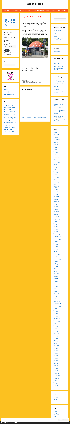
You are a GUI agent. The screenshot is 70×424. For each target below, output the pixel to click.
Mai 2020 (56, 206)
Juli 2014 (55, 310)
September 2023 (57, 146)
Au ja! (7, 50)
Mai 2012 (56, 338)
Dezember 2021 (57, 181)
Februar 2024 (57, 139)
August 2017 (56, 261)
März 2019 (56, 229)
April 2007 (56, 385)
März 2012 (56, 341)
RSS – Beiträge (57, 51)
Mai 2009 (56, 362)
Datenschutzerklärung (62, 10)
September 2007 (57, 377)
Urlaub (10, 129)
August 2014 (56, 308)
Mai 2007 (56, 383)
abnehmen (8, 109)
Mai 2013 (56, 326)
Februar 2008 (57, 373)
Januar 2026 (56, 134)
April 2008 (56, 370)
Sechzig (8, 123)
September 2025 (57, 136)
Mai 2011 (56, 350)
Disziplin (12, 113)
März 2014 (56, 316)
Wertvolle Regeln (7, 10)
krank (9, 119)
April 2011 (56, 351)
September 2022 (57, 166)
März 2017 (56, 269)
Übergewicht (7, 107)
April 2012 (56, 340)
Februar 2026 (57, 132)
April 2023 (56, 154)
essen (10, 114)
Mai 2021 (56, 191)
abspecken (7, 111)
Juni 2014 (56, 311)
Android (12, 111)
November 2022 (57, 162)
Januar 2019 (56, 233)
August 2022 (56, 167)
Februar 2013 (57, 331)
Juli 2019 (55, 223)
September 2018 (57, 239)
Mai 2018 (56, 246)
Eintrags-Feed (57, 413)
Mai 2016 (56, 286)
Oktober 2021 (57, 184)
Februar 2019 (57, 231)
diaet (10, 113)
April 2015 (56, 298)
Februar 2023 (57, 157)
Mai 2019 (56, 226)
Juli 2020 (55, 203)
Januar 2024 (56, 141)
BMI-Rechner (15, 10)
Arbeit (5, 113)
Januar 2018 (56, 253)
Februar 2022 (57, 177)
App (14, 111)
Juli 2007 (55, 380)
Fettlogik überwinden (9, 94)
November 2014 (57, 303)
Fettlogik (6, 116)
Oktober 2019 (57, 218)
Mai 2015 (56, 296)
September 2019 (57, 219)
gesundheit (10, 117)
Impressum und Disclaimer (39, 10)
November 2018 (57, 236)
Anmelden (56, 411)
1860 (10, 107)
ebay (14, 113)
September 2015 (57, 295)
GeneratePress (17, 422)
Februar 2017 (57, 271)
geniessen (6, 117)
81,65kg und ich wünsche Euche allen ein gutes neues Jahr (59, 116)
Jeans (7, 119)
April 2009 (56, 363)
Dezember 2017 (57, 254)
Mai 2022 (56, 172)
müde (11, 105)
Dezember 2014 (57, 301)
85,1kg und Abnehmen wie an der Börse (58, 32)
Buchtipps (56, 399)
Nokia (14, 119)
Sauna (5, 123)
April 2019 (56, 228)
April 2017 (56, 268)
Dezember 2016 (57, 274)
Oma (8, 121)
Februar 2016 (57, 291)
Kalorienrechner (23, 10)
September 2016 (57, 280)
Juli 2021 (55, 187)
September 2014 (57, 306)
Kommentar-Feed (57, 414)
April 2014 (56, 315)
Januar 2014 (56, 320)
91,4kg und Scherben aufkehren (29, 81)
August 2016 (56, 281)
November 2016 (57, 276)
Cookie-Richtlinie (29, 421)
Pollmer (11, 122)
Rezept (14, 122)
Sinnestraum (12, 123)
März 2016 (56, 290)
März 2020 (56, 209)
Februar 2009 (57, 367)
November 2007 (57, 375)
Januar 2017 (56, 273)
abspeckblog (35, 3)
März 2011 (56, 353)
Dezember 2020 (57, 199)
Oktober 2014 (57, 305)
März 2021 (56, 194)
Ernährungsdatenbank (9, 91)
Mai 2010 (56, 355)
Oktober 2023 (57, 144)
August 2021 (56, 186)
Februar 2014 (57, 318)
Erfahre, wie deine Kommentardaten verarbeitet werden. (34, 117)
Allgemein (25, 80)
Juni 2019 (56, 224)
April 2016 (56, 288)
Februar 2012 (57, 343)
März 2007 (56, 387)
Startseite (53, 10)
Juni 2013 (56, 325)
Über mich (30, 10)
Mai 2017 (56, 266)
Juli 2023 (55, 149)
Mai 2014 (56, 313)
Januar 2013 (56, 333)
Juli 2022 (55, 169)
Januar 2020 (56, 213)
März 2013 (56, 330)
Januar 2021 (56, 197)
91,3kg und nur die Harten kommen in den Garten (32, 82)
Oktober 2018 (57, 238)
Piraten (11, 121)
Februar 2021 (57, 196)
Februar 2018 (57, 251)
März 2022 (56, 176)
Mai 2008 (56, 368)
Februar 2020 (57, 211)
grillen (15, 117)
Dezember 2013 (57, 321)
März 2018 (56, 249)
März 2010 (56, 358)
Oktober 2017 (57, 258)
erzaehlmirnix (7, 92)
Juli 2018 (55, 243)
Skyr (5, 125)
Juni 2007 (56, 382)
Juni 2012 (56, 336)
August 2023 (56, 147)
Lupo (11, 119)
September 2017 (57, 259)
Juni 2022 (56, 171)
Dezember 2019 (57, 214)
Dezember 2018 (57, 234)
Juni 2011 (56, 348)
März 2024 (56, 137)
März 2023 (56, 156)
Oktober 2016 (57, 278)
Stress (9, 125)
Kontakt (47, 10)
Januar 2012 (56, 345)
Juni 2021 (56, 189)
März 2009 (56, 365)
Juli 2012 (55, 335)
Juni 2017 (56, 264)
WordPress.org (57, 416)
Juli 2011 (55, 346)
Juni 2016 (56, 285)
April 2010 (56, 357)
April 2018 (56, 248)
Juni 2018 (56, 244)
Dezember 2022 (57, 161)
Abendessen (13, 107)
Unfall (6, 129)
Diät (5, 105)
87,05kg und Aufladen (58, 66)
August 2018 (56, 241)
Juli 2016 (55, 283)
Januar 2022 (56, 179)
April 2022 (56, 174)
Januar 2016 (56, 293)
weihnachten (6, 131)
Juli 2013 (55, 323)
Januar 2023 (56, 159)
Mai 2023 (56, 152)
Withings (11, 131)
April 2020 (56, 208)
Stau (6, 125)
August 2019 (56, 221)
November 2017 (57, 256)
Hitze (5, 119)
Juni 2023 (56, 151)
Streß (9, 105)
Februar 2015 (57, 300)
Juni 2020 (56, 204)
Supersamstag (9, 127)
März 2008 (56, 372)
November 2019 (57, 216)
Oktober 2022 (57, 164)
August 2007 (56, 378)
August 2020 (56, 201)
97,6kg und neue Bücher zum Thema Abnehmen (59, 39)
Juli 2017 (55, 263)
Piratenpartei (7, 122)
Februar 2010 (57, 360)
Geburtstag (10, 116)
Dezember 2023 (57, 142)
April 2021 (56, 192)
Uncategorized (57, 400)
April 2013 (56, 328)
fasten (13, 114)
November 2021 (57, 182)
